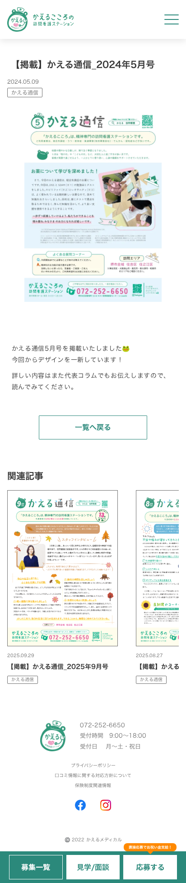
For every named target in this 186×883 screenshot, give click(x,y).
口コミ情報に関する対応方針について (93, 776)
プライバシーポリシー (93, 766)
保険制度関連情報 (93, 786)
